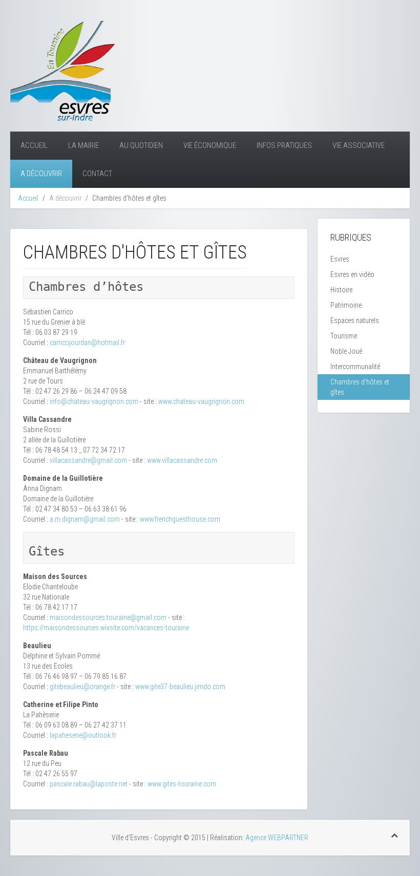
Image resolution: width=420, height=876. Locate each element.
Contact (97, 173)
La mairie (83, 145)
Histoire (341, 290)
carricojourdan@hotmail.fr (87, 342)
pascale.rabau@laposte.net (89, 784)
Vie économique (209, 145)
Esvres (339, 259)
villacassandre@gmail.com (88, 460)
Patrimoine (346, 305)
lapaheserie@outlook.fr (83, 735)
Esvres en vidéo (352, 274)
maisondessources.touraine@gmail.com (108, 617)
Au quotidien (141, 145)
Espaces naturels (354, 320)
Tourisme (343, 336)
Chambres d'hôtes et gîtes (359, 387)
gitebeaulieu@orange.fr (82, 686)
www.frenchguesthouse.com (180, 519)
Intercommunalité (355, 366)
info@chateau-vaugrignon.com (94, 401)
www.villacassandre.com (182, 460)
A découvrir (41, 173)
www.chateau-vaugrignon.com (201, 401)
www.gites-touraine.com (182, 784)
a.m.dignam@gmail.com (85, 519)
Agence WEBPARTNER (276, 838)
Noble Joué (346, 351)
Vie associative (358, 145)
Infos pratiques (284, 145)
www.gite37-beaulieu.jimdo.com (180, 686)
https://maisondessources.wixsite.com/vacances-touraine (106, 628)
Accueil (34, 145)
